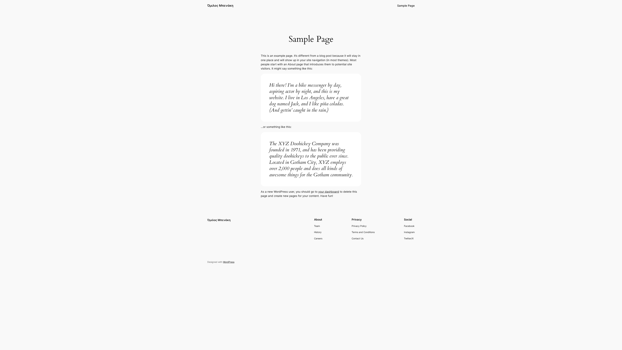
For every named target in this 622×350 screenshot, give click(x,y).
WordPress (228, 262)
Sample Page (406, 5)
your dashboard (328, 191)
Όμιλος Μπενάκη (220, 5)
